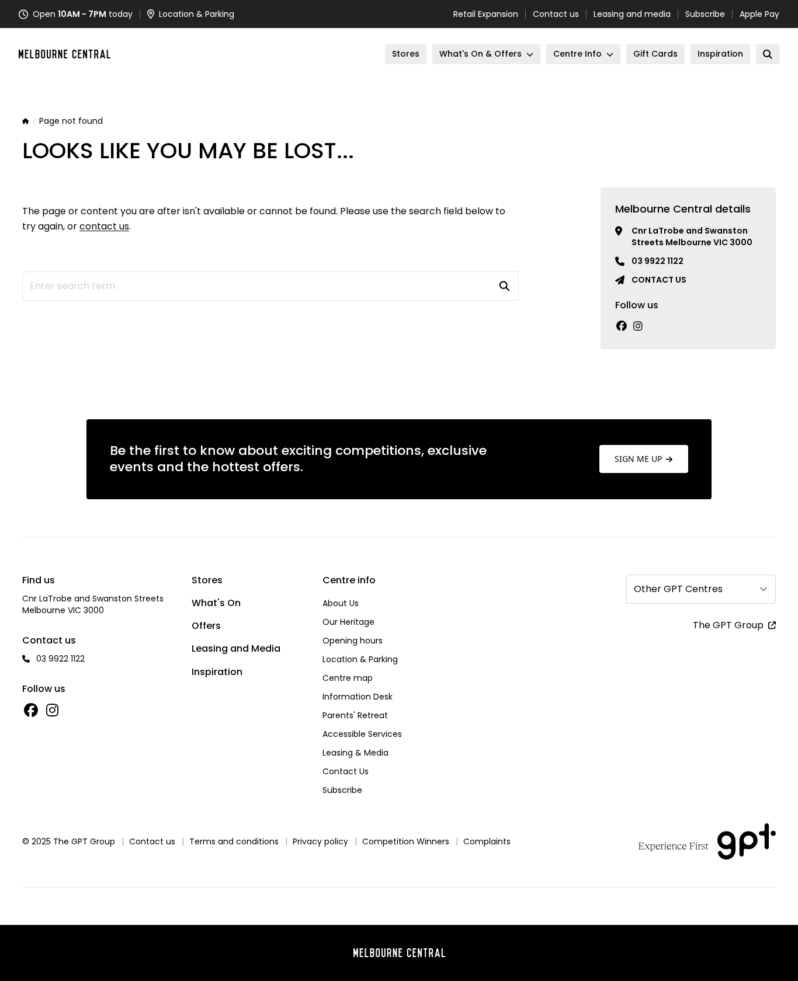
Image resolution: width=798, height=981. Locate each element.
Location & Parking (360, 659)
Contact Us (345, 771)
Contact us (556, 14)
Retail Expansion (485, 14)
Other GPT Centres (678, 589)
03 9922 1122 (657, 261)
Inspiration (217, 671)
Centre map (347, 678)
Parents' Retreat (355, 715)
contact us (104, 226)
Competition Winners (405, 841)
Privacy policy (320, 841)
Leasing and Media (236, 648)
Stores (207, 580)
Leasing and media (632, 14)
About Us (340, 603)
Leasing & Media (355, 753)
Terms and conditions (234, 841)
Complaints (487, 841)
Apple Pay (759, 14)
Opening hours (352, 640)
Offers (206, 625)
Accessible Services (362, 734)
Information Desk (357, 696)
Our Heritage (348, 622)
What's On (216, 602)
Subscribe (705, 14)
